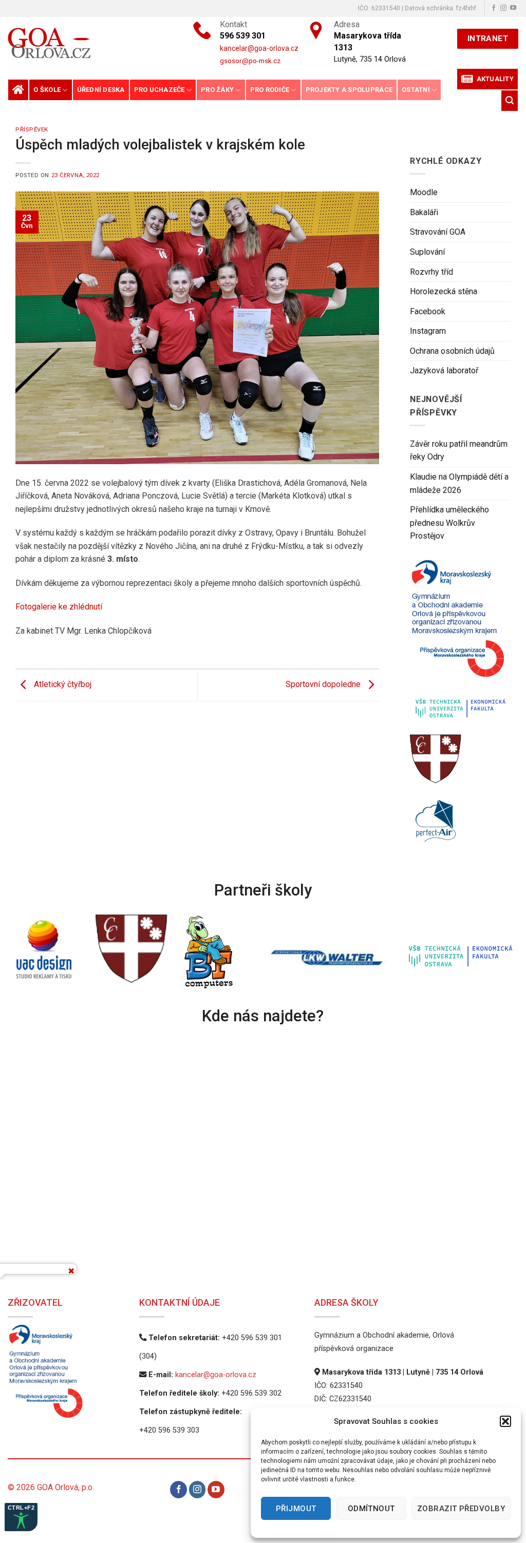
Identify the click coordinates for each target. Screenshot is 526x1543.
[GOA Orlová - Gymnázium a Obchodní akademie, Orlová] (83, 43)
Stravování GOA (437, 232)
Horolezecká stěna (443, 292)
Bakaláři (424, 212)
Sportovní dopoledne (324, 685)
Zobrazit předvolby (461, 1508)
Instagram (428, 331)
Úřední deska (101, 89)
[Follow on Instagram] (503, 8)
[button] (505, 1421)
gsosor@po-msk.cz (250, 60)
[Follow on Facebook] (494, 8)
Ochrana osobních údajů (452, 351)
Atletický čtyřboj (61, 685)
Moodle (424, 193)
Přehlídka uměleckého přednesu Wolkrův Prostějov (449, 523)
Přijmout (296, 1508)
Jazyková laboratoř (444, 371)
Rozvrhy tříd (431, 272)
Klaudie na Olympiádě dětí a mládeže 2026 (459, 483)
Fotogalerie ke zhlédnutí (58, 607)
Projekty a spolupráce (349, 89)
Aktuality (493, 79)
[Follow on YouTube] (513, 8)
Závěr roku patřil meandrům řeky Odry (459, 450)
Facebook (427, 311)
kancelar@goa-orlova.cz (215, 1374)
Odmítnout (371, 1508)
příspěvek (31, 129)
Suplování (427, 252)
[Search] (509, 100)
